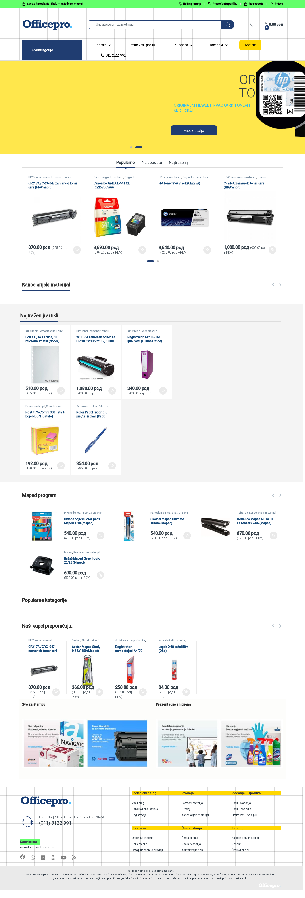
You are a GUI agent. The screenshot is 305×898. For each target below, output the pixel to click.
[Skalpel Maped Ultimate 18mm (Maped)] (130, 526)
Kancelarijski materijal (163, 512)
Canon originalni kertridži (108, 177)
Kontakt (250, 45)
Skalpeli (183, 512)
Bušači (68, 552)
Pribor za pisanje (92, 512)
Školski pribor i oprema (85, 642)
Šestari (76, 640)
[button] (150, 261)
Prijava (279, 3)
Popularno (125, 162)
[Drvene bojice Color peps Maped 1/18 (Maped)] (44, 526)
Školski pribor (240, 850)
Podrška (100, 45)
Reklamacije (139, 844)
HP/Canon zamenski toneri (44, 177)
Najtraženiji (179, 162)
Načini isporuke (241, 809)
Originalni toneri (192, 177)
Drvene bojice (72, 512)
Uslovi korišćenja (142, 837)
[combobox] (155, 24)
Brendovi (216, 45)
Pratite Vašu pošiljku (225, 3)
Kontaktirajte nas (192, 850)
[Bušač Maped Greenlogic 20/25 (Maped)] (44, 566)
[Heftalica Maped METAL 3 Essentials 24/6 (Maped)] (217, 526)
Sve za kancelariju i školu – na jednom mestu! (55, 3)
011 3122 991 (115, 55)
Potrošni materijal (192, 803)
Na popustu (152, 162)
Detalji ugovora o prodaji (147, 850)
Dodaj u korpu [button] (77, 250)
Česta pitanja (190, 837)
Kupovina (181, 45)
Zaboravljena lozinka (145, 809)
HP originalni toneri (170, 177)
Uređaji (186, 809)
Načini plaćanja (192, 3)
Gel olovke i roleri (86, 406)
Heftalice (242, 512)
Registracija (256, 3)
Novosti (236, 844)
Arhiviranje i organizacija (40, 331)
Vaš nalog (138, 803)
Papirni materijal (35, 406)
